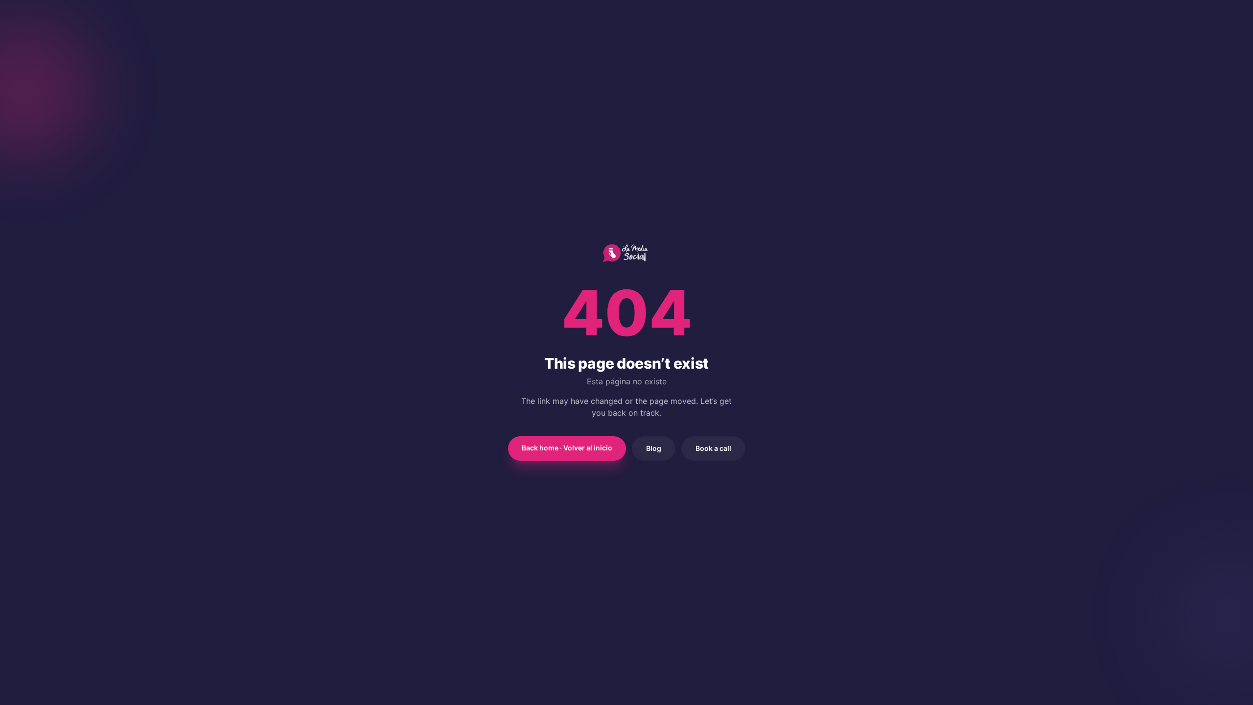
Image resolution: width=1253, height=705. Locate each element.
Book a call (713, 448)
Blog (653, 448)
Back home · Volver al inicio (567, 448)
